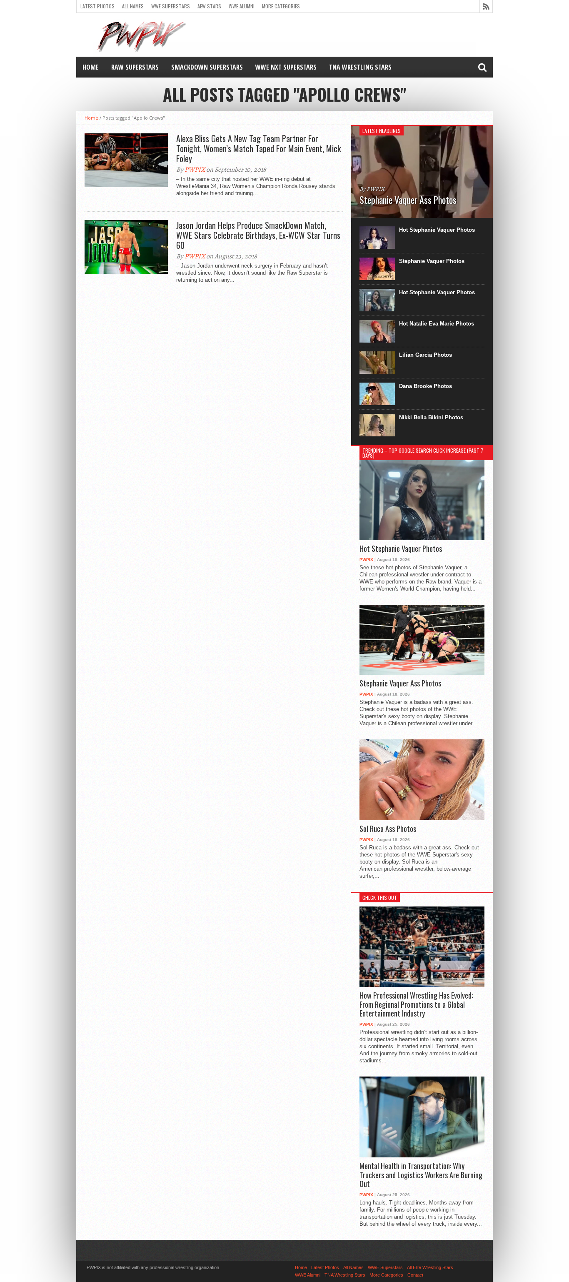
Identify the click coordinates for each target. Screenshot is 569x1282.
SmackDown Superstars (207, 67)
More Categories (281, 6)
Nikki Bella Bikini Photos (431, 417)
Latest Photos (97, 6)
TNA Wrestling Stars (360, 67)
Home (90, 67)
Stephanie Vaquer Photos (431, 261)
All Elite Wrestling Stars (430, 1267)
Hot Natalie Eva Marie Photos (436, 323)
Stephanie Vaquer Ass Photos (400, 683)
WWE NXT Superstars (286, 67)
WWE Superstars (170, 6)
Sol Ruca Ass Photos (387, 829)
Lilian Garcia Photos (425, 355)
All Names (133, 6)
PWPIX (195, 169)
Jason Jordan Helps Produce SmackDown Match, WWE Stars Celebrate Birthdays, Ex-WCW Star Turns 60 (258, 235)
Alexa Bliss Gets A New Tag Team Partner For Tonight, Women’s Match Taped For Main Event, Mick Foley (258, 148)
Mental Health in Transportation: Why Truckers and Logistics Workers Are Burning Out (420, 1175)
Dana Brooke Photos (425, 386)
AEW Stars (209, 6)
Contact (415, 1274)
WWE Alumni (242, 6)
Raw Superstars (135, 67)
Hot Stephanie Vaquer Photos (437, 230)
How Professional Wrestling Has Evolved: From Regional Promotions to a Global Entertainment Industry (416, 1004)
